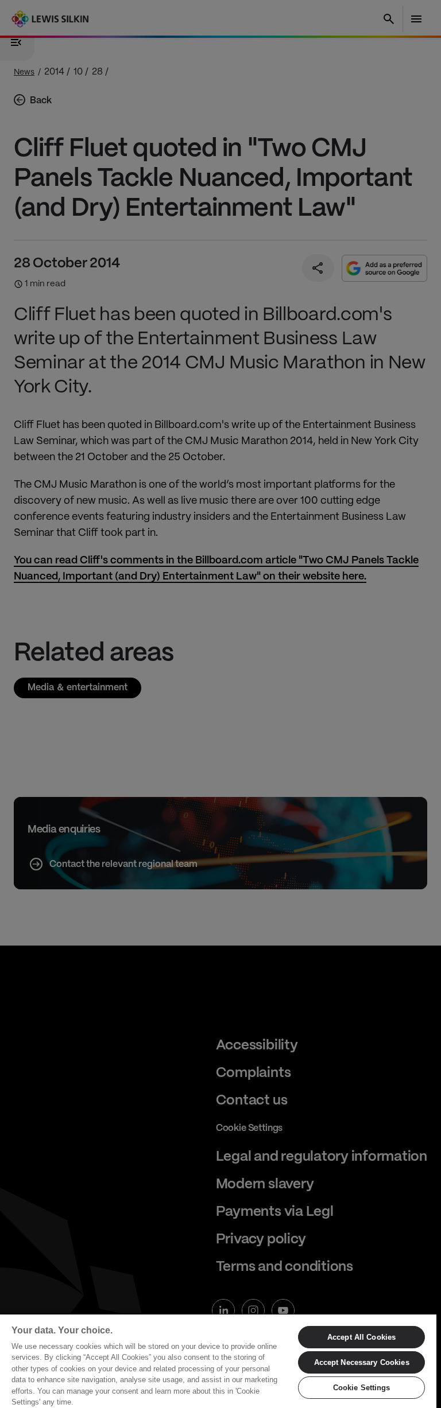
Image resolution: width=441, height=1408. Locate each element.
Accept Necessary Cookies (361, 1362)
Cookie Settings (361, 1387)
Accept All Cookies (361, 1337)
